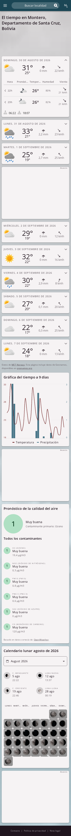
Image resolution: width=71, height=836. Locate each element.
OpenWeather (41, 639)
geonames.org (24, 368)
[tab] (35, 66)
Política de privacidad (35, 830)
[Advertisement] (35, 43)
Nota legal (55, 830)
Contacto (15, 830)
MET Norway (18, 364)
